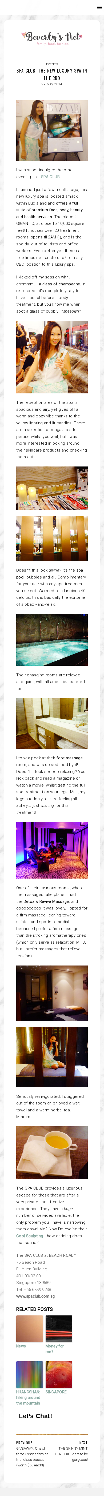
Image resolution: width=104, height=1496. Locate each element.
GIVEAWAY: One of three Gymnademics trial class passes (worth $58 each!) (32, 1456)
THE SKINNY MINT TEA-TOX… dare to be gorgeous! (71, 1454)
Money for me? (55, 1349)
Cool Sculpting (29, 1236)
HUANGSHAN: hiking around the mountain (28, 1397)
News (21, 1346)
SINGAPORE (56, 1392)
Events (52, 64)
